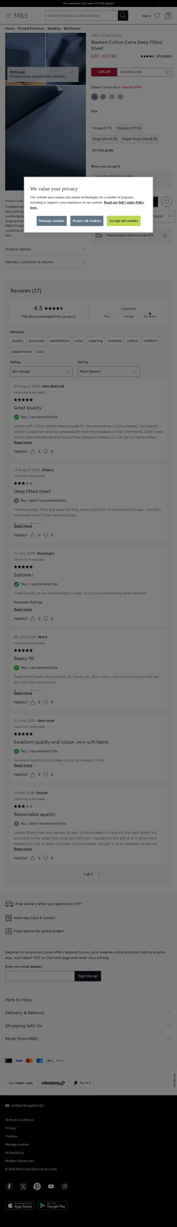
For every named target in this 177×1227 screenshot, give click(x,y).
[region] (88, 205)
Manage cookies (52, 221)
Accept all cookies (123, 221)
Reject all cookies (87, 221)
